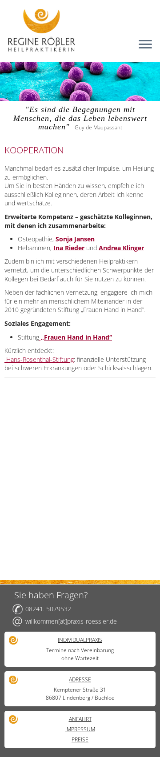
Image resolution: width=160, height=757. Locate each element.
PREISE (80, 739)
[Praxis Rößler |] (80, 30)
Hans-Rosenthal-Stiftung (39, 359)
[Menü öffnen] (145, 45)
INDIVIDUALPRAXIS (80, 640)
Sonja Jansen (75, 239)
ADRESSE (80, 679)
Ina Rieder (68, 248)
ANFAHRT (80, 719)
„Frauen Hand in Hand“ (75, 337)
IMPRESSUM (80, 729)
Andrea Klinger (121, 248)
